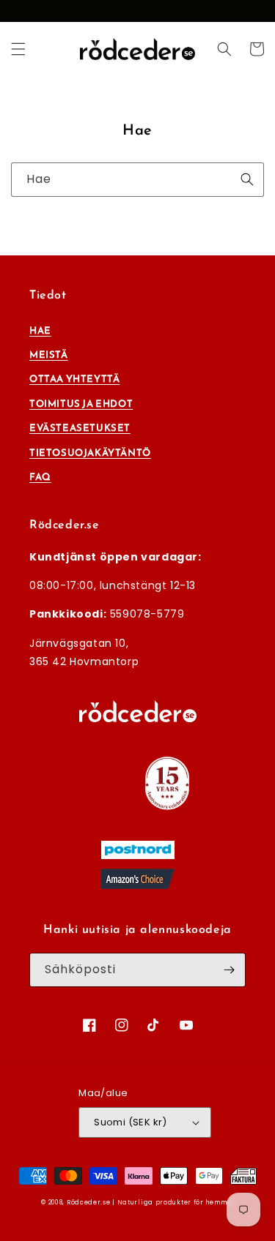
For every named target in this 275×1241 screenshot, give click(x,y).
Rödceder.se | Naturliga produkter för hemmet (150, 1202)
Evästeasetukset (80, 428)
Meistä (48, 354)
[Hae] (247, 179)
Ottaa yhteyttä (74, 379)
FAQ (40, 477)
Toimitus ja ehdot (81, 403)
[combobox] (137, 179)
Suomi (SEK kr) (130, 1122)
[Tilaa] (229, 970)
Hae (40, 330)
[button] (18, 49)
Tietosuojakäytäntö (90, 453)
